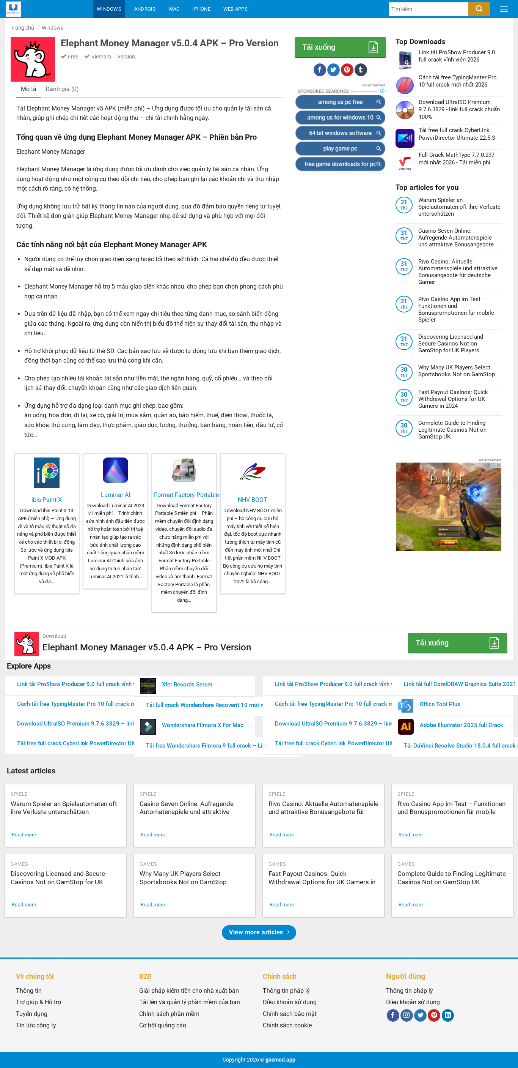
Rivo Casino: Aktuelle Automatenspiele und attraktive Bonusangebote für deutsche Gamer (458, 272)
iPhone (201, 9)
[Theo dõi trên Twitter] (420, 1015)
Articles (171, 27)
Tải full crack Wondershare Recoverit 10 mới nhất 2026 (216, 705)
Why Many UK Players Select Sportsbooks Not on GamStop (456, 371)
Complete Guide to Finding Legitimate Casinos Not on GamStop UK (452, 430)
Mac (174, 9)
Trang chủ (22, 28)
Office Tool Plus (440, 704)
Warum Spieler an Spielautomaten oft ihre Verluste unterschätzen (459, 207)
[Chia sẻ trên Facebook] (320, 69)
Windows (109, 9)
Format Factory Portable (186, 495)
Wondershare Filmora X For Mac (202, 725)
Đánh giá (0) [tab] (62, 89)
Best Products (118, 27)
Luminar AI (115, 495)
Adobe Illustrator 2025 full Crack (461, 725)
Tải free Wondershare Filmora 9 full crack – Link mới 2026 (220, 745)
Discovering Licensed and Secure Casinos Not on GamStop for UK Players (450, 343)
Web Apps (235, 9)
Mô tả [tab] (28, 89)
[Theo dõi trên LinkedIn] (448, 1015)
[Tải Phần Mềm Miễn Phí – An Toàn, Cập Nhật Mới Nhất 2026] (44, 9)
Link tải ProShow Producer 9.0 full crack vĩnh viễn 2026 (88, 684)
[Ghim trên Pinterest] (347, 69)
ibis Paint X (46, 499)
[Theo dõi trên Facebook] (393, 1015)
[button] (504, 9)
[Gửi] (479, 9)
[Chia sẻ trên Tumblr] (361, 69)
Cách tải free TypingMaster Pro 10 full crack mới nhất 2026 (92, 703)
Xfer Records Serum (187, 684)
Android (145, 9)
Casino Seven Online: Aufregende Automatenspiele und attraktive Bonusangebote (456, 237)
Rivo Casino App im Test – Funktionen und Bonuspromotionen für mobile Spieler (456, 309)
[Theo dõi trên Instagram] (406, 1015)
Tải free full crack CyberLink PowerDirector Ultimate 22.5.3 (92, 743)
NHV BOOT (252, 499)
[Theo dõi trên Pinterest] (434, 1015)
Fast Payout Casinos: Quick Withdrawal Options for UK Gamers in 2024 (453, 399)
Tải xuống (318, 47)
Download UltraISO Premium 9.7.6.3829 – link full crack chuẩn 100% (105, 723)
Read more (24, 835)
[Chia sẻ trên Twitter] (333, 69)
